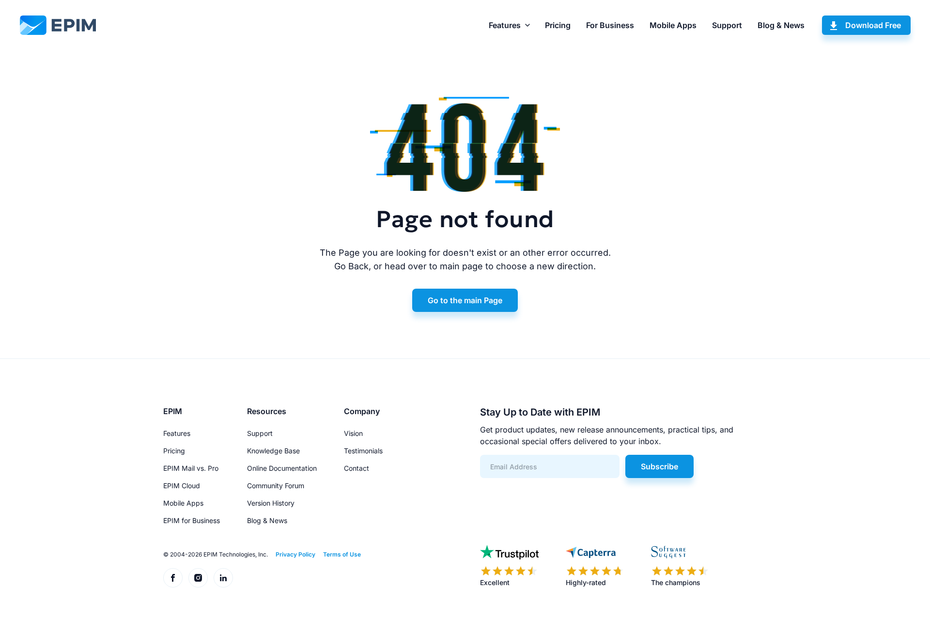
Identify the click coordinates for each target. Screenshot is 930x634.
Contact (356, 468)
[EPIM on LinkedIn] (223, 578)
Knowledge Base (273, 451)
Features (505, 25)
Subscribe (659, 466)
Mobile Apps (673, 25)
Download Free (873, 25)
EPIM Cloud (181, 485)
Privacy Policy (295, 554)
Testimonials (363, 451)
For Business (610, 25)
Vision (353, 433)
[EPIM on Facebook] (173, 578)
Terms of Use (342, 554)
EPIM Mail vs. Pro (190, 468)
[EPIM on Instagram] (198, 578)
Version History (270, 503)
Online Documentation (282, 468)
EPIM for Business (191, 520)
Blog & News (781, 25)
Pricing (558, 25)
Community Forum (275, 485)
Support (727, 25)
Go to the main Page (465, 300)
